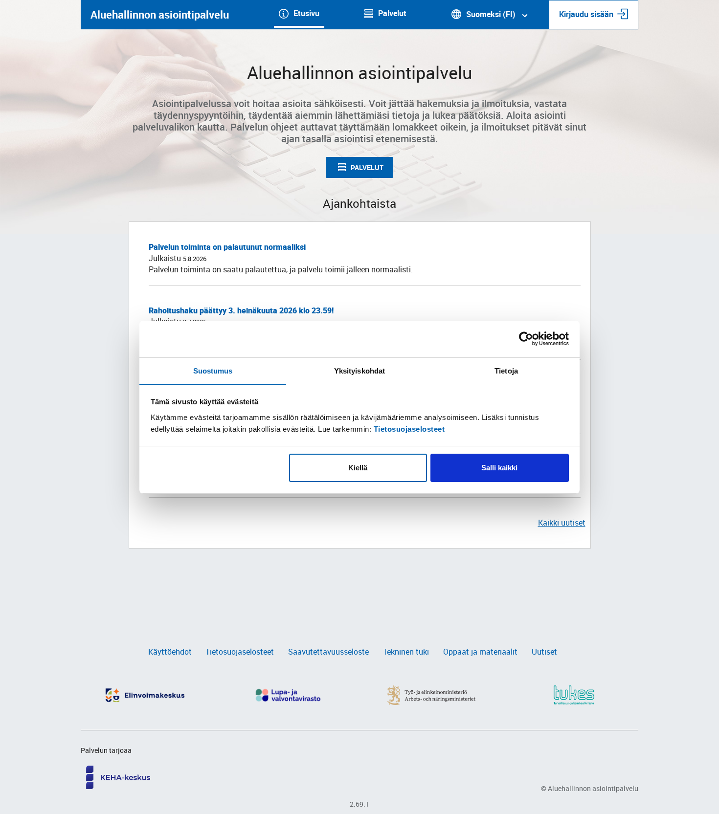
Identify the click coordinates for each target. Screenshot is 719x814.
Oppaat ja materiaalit (480, 651)
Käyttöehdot (170, 651)
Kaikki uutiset (561, 522)
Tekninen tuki (406, 651)
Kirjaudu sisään (586, 14)
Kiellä (357, 467)
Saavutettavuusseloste (328, 651)
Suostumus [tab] (213, 371)
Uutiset (544, 651)
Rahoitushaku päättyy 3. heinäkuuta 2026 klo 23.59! (241, 310)
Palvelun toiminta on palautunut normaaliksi (227, 247)
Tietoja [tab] (506, 371)
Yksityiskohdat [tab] (359, 371)
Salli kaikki (499, 467)
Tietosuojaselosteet (409, 429)
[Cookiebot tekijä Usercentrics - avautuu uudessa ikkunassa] (526, 338)
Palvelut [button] (367, 167)
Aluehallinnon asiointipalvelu (159, 14)
